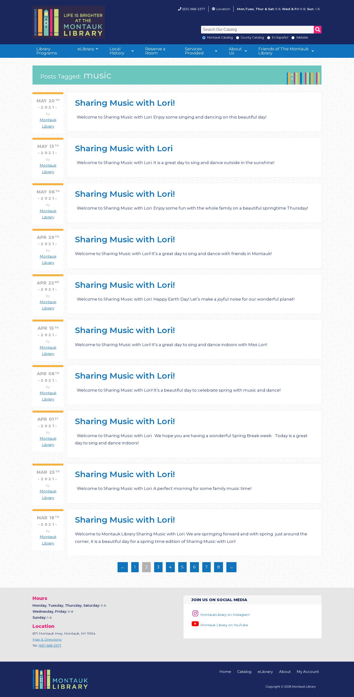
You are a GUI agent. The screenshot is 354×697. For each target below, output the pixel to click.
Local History (117, 50)
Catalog (244, 671)
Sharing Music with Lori (124, 148)
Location (223, 9)
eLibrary (86, 48)
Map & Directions (47, 639)
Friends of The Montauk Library (283, 50)
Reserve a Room (155, 50)
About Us (235, 50)
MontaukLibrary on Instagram (224, 615)
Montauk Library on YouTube (223, 625)
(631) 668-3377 (193, 9)
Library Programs (46, 50)
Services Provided (194, 50)
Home (225, 671)
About (285, 671)
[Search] (317, 29)
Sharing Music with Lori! (125, 103)
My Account (308, 671)
